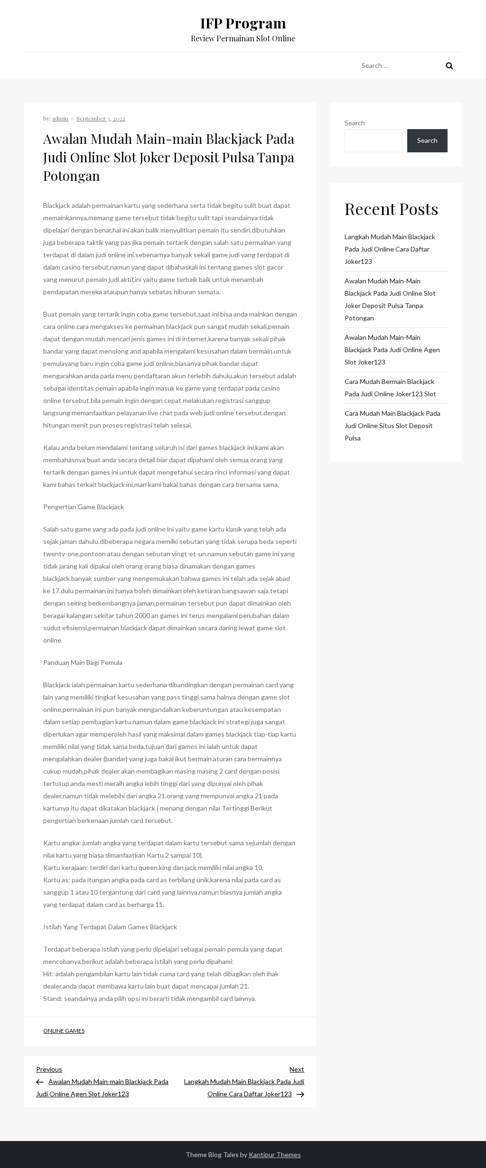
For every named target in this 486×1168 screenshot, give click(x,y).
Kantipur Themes (275, 1154)
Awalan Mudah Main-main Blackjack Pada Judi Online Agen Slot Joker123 (392, 349)
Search (355, 123)
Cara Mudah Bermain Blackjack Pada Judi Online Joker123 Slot (390, 387)
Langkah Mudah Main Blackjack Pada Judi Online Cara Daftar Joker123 (390, 249)
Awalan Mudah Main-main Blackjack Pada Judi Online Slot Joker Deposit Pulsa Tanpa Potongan (390, 299)
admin (60, 118)
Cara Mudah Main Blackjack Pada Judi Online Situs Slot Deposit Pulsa (392, 425)
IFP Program (243, 22)
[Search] (449, 65)
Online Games (63, 1030)
